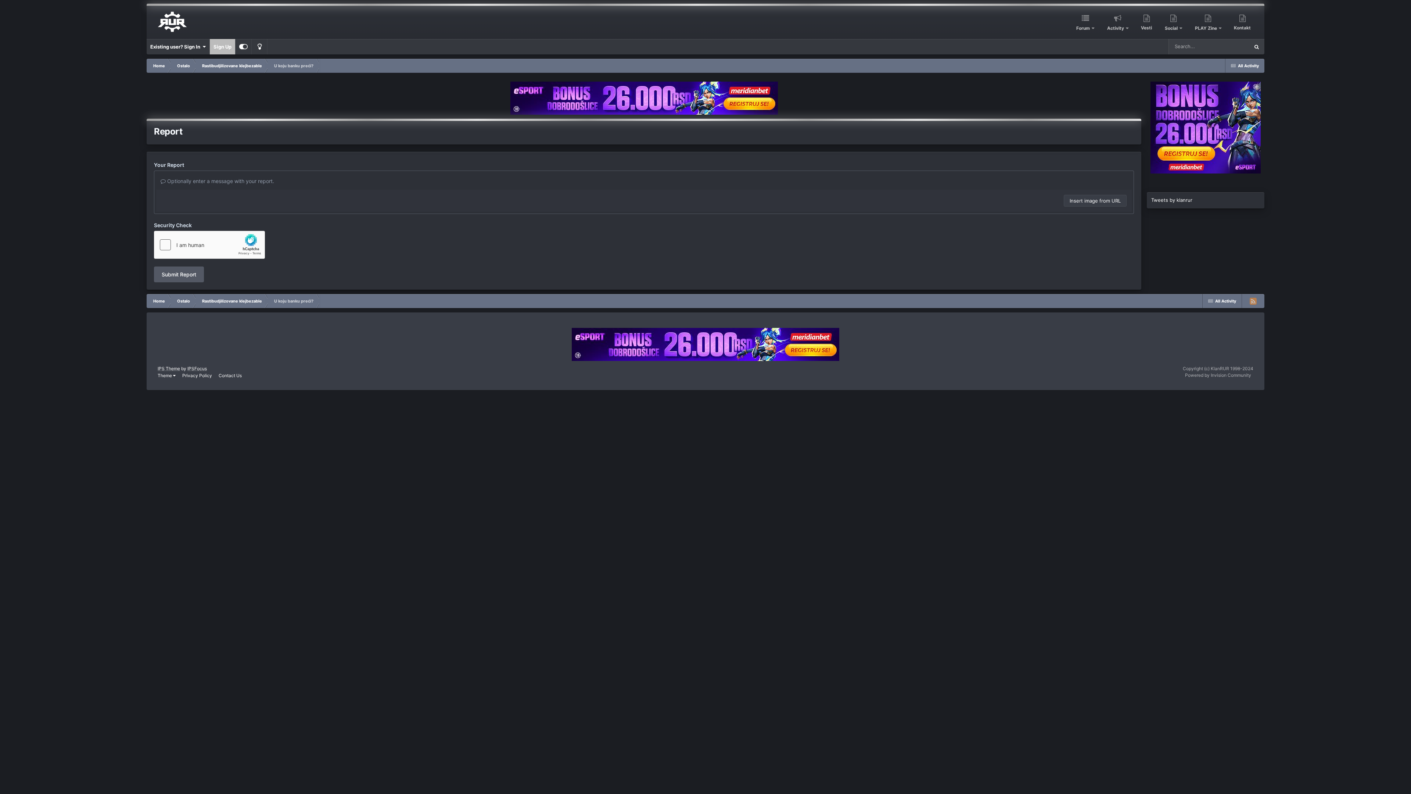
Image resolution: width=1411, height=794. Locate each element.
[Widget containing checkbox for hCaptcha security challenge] (209, 245)
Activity (1115, 28)
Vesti (1146, 28)
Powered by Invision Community (1218, 375)
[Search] (1256, 46)
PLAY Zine (1206, 28)
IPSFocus (197, 368)
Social (1171, 28)
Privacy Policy (197, 375)
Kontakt (1242, 28)
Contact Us (230, 375)
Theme (165, 375)
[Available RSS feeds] (1253, 301)
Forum (1083, 28)
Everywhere (1226, 46)
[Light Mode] (259, 46)
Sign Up (222, 47)
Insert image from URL (1095, 201)
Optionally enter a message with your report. (220, 181)
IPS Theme (169, 368)
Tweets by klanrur (1171, 200)
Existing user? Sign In (176, 47)
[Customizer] (243, 46)
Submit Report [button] (179, 274)
